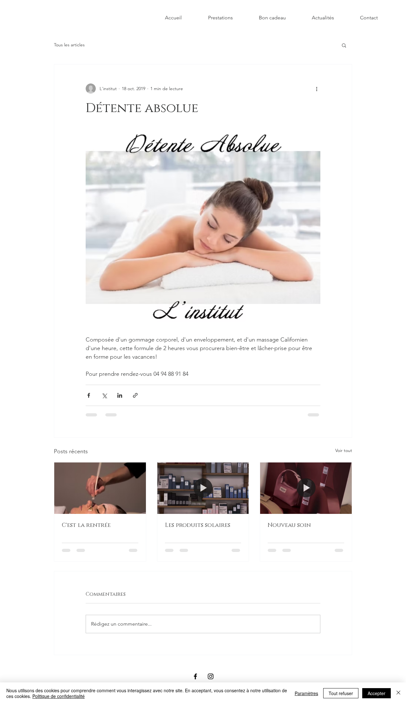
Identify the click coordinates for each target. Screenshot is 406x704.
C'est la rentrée (86, 525)
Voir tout (343, 450)
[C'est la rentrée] (100, 488)
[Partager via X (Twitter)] (104, 395)
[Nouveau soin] (306, 488)
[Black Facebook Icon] (195, 676)
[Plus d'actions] (316, 88)
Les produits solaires (197, 525)
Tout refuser (341, 693)
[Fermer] (398, 693)
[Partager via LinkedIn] (120, 395)
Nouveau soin (289, 525)
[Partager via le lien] (135, 395)
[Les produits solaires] (203, 488)
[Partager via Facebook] (89, 395)
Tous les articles (69, 45)
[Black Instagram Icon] (210, 676)
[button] (344, 45)
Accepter (376, 693)
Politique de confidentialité (58, 696)
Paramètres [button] (306, 693)
